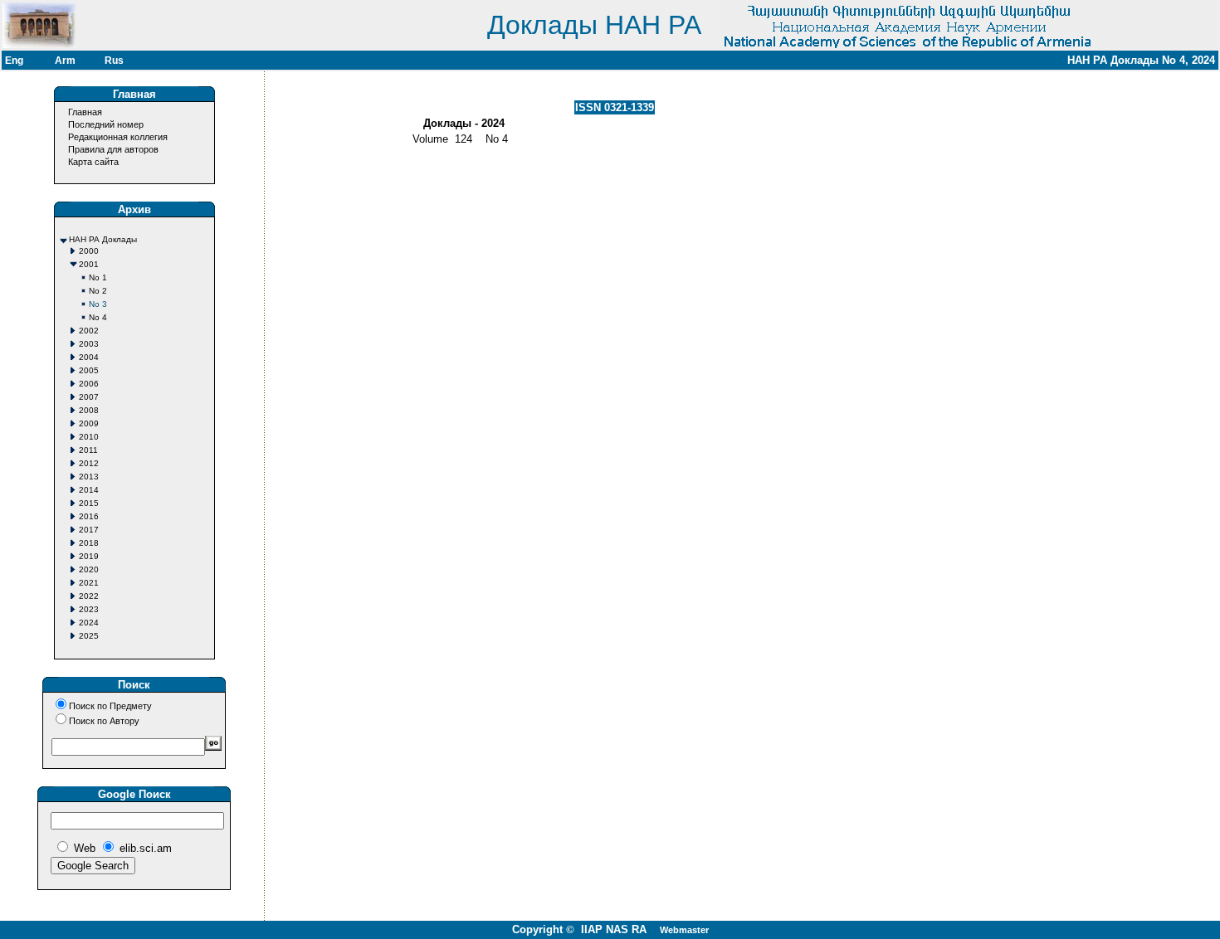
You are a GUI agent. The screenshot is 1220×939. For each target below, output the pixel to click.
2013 (89, 476)
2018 (89, 542)
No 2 (98, 290)
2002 (89, 330)
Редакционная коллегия (118, 137)
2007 (89, 396)
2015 (89, 503)
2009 (89, 423)
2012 (89, 463)
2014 (89, 489)
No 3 (98, 304)
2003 (89, 343)
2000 (89, 250)
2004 (89, 357)
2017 (89, 529)
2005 (89, 370)
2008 (89, 410)
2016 (89, 516)
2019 (89, 556)
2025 (89, 635)
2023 (89, 609)
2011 (88, 450)
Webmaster (684, 930)
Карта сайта (93, 162)
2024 (89, 622)
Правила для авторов (113, 149)
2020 (89, 569)
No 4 (98, 317)
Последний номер (106, 124)
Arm (65, 60)
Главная (85, 112)
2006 (89, 383)
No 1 (98, 277)
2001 (89, 264)
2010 (89, 436)
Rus (114, 60)
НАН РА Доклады (103, 239)
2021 (89, 582)
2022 (89, 596)
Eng (14, 60)
